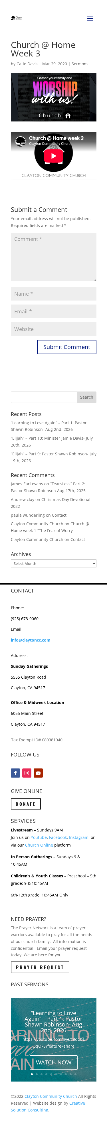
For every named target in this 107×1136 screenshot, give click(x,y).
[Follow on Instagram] (26, 773)
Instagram (78, 837)
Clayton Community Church (51, 1096)
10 (75, 1074)
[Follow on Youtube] (38, 773)
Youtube (39, 837)
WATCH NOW (53, 1062)
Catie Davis (27, 63)
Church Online (39, 845)
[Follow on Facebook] (15, 773)
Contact (59, 515)
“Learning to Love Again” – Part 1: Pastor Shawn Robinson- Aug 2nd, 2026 (53, 1021)
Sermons (80, 63)
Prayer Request (40, 967)
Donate (26, 804)
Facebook (58, 837)
